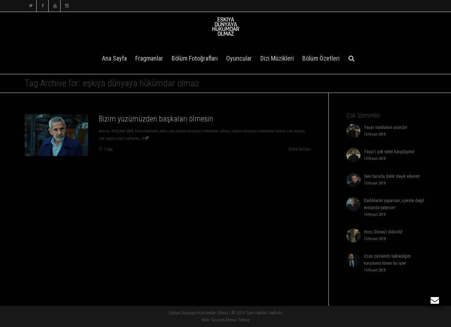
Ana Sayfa (114, 58)
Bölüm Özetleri (321, 58)
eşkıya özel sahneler (123, 138)
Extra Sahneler (146, 131)
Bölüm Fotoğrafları (195, 58)
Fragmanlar (149, 58)
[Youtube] (55, 6)
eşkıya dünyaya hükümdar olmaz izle (262, 131)
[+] (56, 135)
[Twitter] (31, 6)
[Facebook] (43, 6)
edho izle (167, 131)
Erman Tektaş (238, 319)
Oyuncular (239, 58)
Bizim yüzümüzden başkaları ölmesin (156, 118)
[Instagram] (67, 6)
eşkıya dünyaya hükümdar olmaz (203, 131)
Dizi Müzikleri (277, 58)
